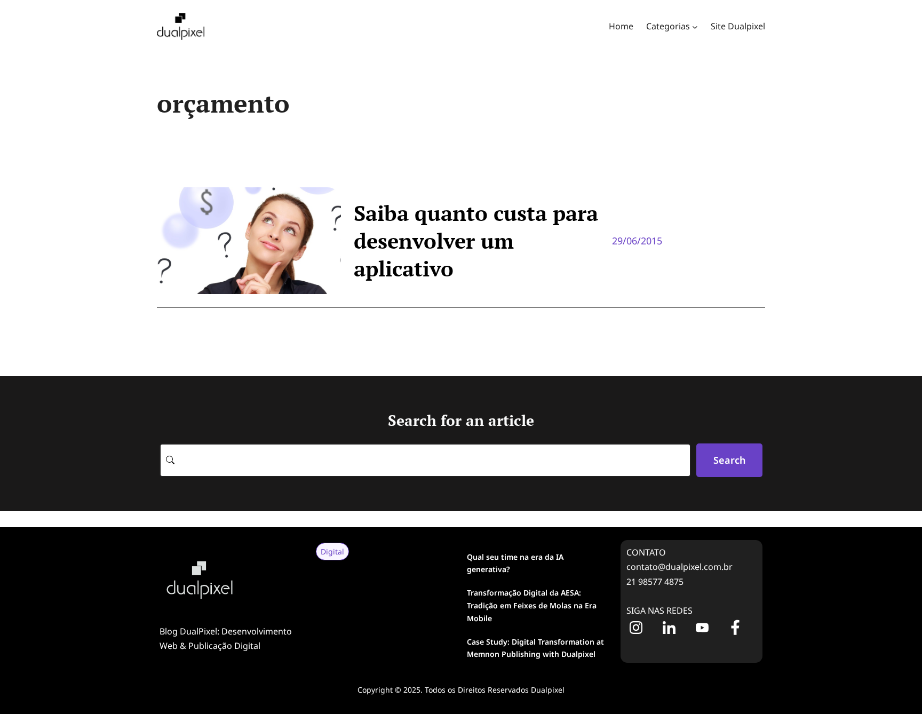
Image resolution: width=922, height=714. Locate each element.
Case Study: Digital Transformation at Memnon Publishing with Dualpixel (535, 648)
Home (621, 26)
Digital (332, 551)
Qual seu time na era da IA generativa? (515, 563)
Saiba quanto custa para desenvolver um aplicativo (476, 240)
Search (729, 460)
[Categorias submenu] (695, 26)
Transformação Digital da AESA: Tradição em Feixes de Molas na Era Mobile (532, 605)
